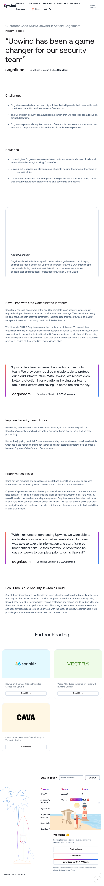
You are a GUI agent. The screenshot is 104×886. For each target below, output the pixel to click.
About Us (65, 794)
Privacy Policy (70, 870)
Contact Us (76, 855)
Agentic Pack (46, 808)
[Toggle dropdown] (26, 3)
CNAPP (43, 794)
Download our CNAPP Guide (76, 861)
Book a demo (76, 849)
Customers (62, 3)
